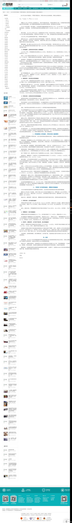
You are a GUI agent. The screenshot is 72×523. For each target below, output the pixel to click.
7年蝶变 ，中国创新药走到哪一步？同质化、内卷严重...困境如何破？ (12, 200)
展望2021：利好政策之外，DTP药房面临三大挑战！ (12, 362)
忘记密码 (10, 101)
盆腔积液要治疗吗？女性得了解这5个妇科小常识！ (12, 146)
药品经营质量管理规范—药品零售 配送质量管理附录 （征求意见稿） (12, 464)
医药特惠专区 (35, 8)
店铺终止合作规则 (29, 498)
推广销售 (6, 70)
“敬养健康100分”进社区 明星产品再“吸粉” (12, 402)
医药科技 (6, 53)
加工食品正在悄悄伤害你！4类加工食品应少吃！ (12, 152)
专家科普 (6, 46)
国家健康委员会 (8, 509)
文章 (8, 12)
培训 (5, 28)
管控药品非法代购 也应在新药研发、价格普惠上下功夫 (12, 385)
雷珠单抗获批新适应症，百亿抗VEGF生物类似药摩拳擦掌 (12, 224)
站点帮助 (6, 18)
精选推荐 (6, 44)
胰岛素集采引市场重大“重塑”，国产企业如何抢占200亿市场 (12, 254)
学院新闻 (6, 39)
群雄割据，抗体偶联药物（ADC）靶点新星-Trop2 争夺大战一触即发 (12, 212)
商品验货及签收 (37, 501)
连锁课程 (6, 67)
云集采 (30, 8)
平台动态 (6, 65)
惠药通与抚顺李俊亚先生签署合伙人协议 (12, 346)
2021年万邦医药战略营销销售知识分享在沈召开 (12, 313)
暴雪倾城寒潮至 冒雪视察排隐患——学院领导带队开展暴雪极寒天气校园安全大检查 (12, 409)
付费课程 (6, 74)
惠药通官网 (49, 513)
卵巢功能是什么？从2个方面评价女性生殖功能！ (12, 187)
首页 (15, 8)
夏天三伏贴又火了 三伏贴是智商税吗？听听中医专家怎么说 (12, 243)
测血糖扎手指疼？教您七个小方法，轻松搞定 (12, 287)
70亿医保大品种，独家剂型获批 (12, 308)
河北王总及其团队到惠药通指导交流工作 (12, 341)
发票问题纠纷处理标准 (22, 498)
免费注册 (46, 0)
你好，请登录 (42, 0)
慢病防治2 (7, 88)
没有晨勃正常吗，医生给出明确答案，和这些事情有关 (12, 158)
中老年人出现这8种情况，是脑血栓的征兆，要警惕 (12, 170)
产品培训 (6, 82)
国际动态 (6, 51)
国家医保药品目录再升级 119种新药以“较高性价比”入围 (12, 373)
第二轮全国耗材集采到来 (12, 379)
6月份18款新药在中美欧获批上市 (12, 303)
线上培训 (6, 72)
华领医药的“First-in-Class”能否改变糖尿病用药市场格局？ (12, 260)
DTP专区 (47, 8)
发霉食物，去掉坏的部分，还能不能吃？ (12, 292)
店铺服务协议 (45, 498)
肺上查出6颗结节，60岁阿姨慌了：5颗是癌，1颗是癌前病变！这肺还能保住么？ (12, 237)
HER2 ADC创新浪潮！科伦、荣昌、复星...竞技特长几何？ (12, 218)
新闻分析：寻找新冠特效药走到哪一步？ (12, 206)
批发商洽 (28, 513)
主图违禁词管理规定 (30, 501)
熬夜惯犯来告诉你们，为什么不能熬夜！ (12, 249)
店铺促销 (6, 42)
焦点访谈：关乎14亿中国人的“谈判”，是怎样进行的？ (12, 367)
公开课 (6, 35)
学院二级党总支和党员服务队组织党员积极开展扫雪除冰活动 (12, 415)
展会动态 (6, 55)
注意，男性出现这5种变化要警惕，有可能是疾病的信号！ (12, 164)
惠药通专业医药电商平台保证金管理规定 (12, 454)
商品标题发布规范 (29, 499)
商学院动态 (7, 32)
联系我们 (39, 513)
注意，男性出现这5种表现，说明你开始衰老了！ (12, 140)
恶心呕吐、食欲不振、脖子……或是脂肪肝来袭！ (12, 193)
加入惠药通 (35, 513)
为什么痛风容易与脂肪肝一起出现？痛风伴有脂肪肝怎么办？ (12, 115)
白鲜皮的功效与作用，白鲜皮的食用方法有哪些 (12, 433)
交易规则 (10, 459)
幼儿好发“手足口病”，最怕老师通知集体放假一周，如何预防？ (12, 230)
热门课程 (6, 34)
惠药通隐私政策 (11, 449)
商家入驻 (7, 25)
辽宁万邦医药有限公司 (9, 510)
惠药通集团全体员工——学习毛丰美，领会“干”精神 (12, 335)
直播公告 (6, 77)
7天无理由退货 (37, 497)
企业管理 (6, 81)
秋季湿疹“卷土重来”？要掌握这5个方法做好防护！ (12, 175)
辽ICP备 (25, 517)
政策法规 (6, 48)
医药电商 (6, 84)
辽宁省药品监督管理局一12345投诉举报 (25, 509)
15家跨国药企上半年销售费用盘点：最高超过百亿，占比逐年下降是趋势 (12, 280)
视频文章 (52, 499)
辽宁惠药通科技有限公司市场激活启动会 (12, 330)
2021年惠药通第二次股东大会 (12, 351)
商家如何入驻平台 (11, 110)
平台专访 (6, 58)
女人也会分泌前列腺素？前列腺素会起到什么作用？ (12, 128)
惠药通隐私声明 (21, 501)
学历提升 (6, 79)
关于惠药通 (8, 27)
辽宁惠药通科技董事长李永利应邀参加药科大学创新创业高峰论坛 (12, 297)
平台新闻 (6, 56)
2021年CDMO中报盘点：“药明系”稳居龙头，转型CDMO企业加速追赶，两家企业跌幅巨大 (12, 273)
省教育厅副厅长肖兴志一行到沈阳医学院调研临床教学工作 (12, 421)
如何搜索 (10, 96)
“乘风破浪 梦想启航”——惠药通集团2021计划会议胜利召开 (12, 324)
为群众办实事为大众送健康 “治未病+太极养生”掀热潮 (12, 396)
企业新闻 (6, 41)
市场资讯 (6, 60)
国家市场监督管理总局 (15, 509)
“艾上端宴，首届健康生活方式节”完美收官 (12, 391)
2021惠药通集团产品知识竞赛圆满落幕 (12, 319)
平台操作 (6, 69)
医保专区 (25, 8)
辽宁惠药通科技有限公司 (18, 510)
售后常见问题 (37, 499)
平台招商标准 (45, 499)
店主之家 (7, 21)
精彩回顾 (6, 37)
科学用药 (6, 63)
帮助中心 (7, 20)
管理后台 (4, 0)
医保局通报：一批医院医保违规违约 (12, 356)
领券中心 (52, 8)
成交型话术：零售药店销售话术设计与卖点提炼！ (12, 476)
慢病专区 (20, 8)
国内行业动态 (7, 49)
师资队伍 (6, 75)
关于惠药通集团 (23, 513)
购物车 (50, 4)
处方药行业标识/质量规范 (30, 502)
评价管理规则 (20, 497)
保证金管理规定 (45, 501)
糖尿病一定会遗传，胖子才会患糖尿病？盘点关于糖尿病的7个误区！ (12, 122)
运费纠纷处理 (28, 497)
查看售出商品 (10, 105)
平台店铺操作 (8, 30)
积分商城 (42, 8)
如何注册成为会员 (21, 502)
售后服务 (7, 23)
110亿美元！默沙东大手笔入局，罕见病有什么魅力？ (12, 266)
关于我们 (31, 513)
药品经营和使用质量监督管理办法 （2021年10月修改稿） (12, 470)
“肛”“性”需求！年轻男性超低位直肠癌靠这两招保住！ (12, 134)
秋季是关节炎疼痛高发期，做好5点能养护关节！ (12, 181)
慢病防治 (6, 86)
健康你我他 (7, 62)
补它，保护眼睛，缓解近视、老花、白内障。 (12, 438)
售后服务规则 (37, 502)
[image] (7, 4)
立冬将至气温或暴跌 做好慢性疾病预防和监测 (12, 427)
